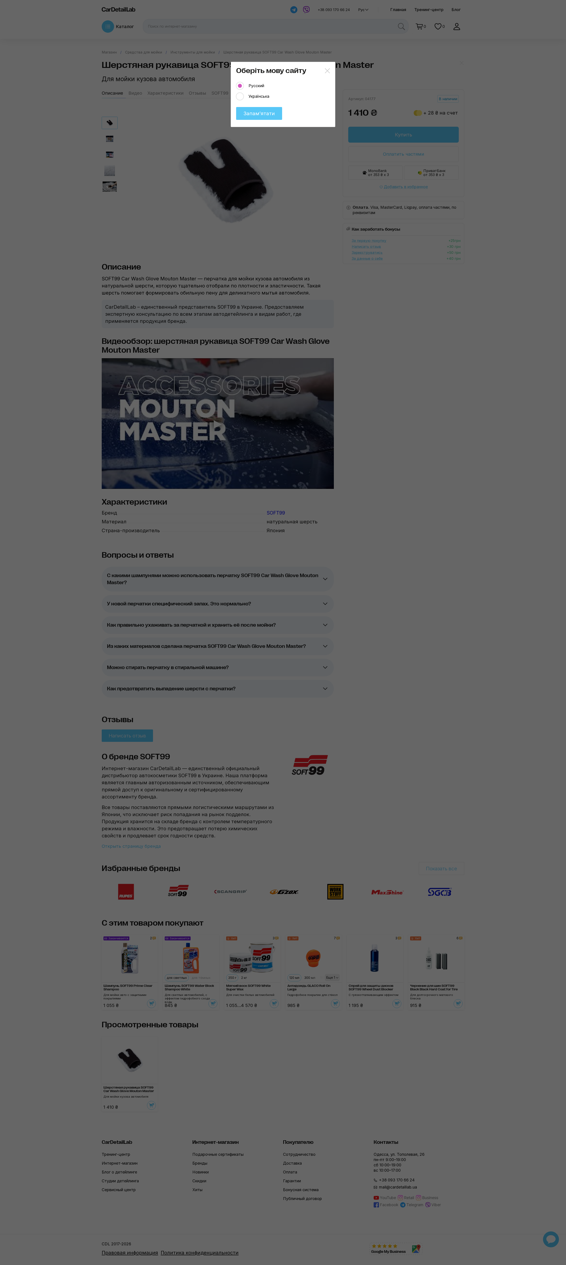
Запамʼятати (259, 113)
